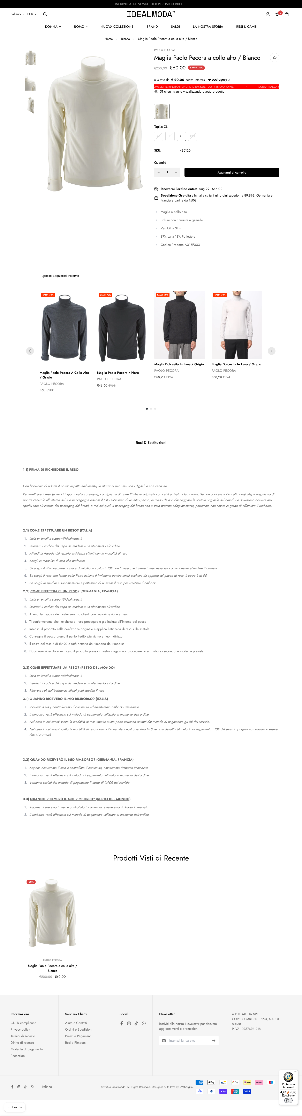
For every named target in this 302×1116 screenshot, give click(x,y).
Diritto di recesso (22, 1042)
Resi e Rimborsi (75, 1042)
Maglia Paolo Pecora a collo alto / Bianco (52, 968)
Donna (51, 26)
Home (109, 39)
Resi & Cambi (246, 26)
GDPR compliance (23, 1023)
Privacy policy (20, 1029)
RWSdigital (186, 1087)
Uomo (79, 26)
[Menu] (295, 1072)
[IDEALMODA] (151, 14)
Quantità (160, 162)
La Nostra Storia (208, 26)
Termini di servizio (23, 1036)
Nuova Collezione (117, 26)
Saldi (175, 26)
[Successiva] (271, 351)
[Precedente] (30, 351)
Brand (152, 26)
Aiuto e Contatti (76, 1023)
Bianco (125, 39)
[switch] (288, 1100)
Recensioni (18, 1055)
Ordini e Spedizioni (78, 1029)
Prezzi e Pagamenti (78, 1036)
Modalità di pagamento (27, 1049)
